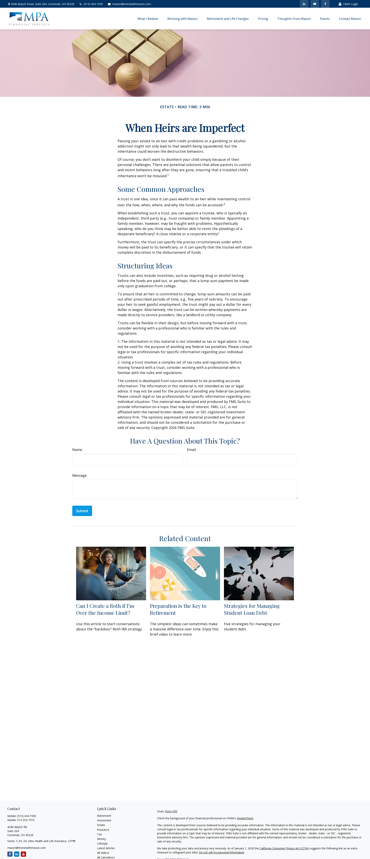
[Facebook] (325, 4)
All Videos (103, 853)
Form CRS (171, 811)
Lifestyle (102, 843)
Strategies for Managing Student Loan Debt (252, 609)
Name (77, 449)
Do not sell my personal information (221, 852)
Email (191, 449)
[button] (148, 18)
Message (79, 475)
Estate (101, 825)
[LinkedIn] (304, 4)
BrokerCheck (245, 818)
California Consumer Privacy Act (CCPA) (284, 848)
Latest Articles (106, 848)
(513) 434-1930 (93, 4)
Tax (99, 834)
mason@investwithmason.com (131, 4)
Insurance (103, 829)
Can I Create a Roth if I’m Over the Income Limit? (105, 609)
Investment (104, 820)
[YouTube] (314, 4)
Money (101, 839)
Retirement (104, 816)
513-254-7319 (25, 820)
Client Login (350, 4)
